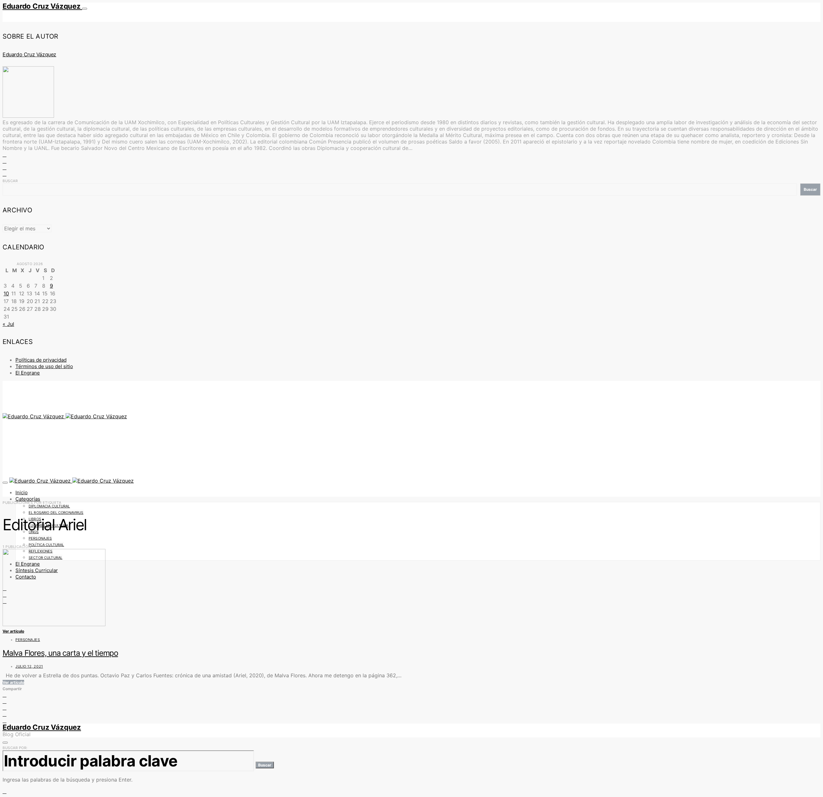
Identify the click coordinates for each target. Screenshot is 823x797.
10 (6, 293)
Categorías (27, 499)
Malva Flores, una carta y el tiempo (60, 653)
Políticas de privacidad (41, 360)
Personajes (40, 538)
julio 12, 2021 (29, 666)
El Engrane (27, 373)
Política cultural (46, 544)
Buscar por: (15, 748)
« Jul (8, 324)
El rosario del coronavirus (56, 512)
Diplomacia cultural (49, 506)
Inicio (21, 492)
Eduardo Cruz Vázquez (42, 6)
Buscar (10, 181)
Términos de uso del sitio (44, 366)
